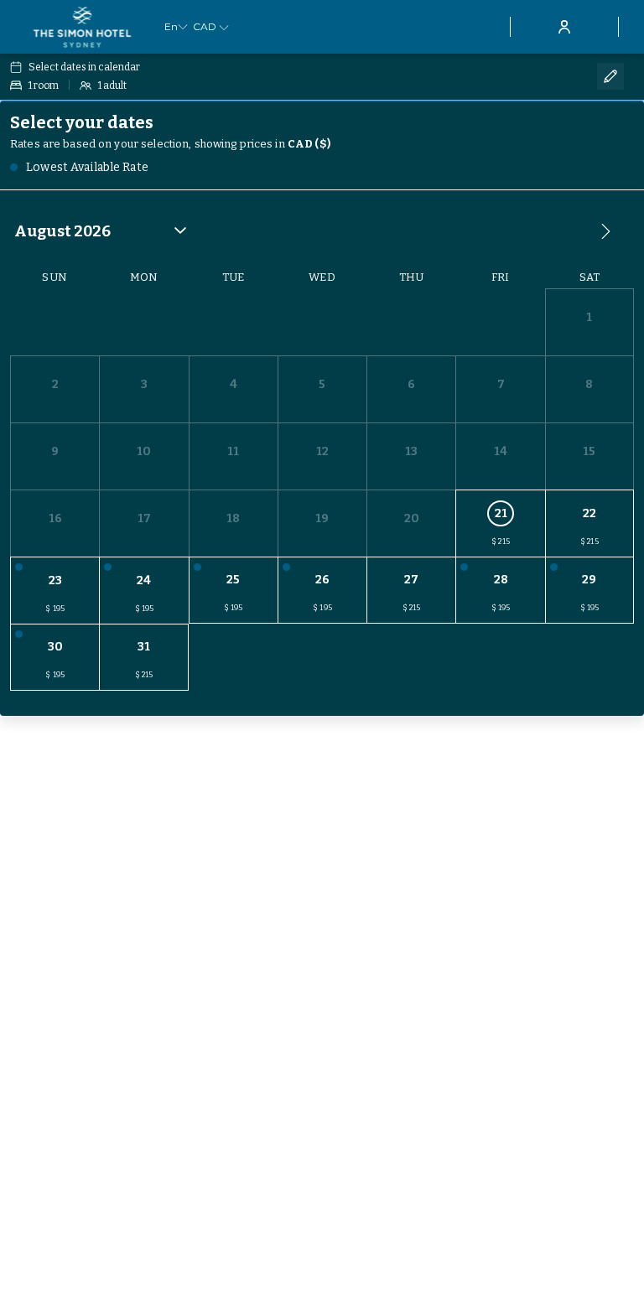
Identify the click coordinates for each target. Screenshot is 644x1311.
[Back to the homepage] (82, 27)
